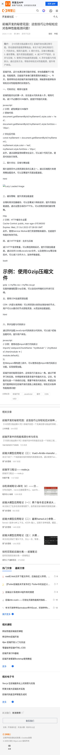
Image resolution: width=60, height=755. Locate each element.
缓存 (38, 394)
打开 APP (51, 3)
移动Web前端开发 (10, 636)
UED (14, 398)
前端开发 (16, 394)
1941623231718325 (10, 445)
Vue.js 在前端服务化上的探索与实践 (18, 683)
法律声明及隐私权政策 (11, 737)
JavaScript (28, 394)
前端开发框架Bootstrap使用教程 (17, 658)
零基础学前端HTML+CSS (13, 647)
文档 (4, 727)
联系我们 (30, 720)
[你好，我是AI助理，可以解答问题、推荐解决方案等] (44, 11)
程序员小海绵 (7, 494)
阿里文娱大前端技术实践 (13, 688)
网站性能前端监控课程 (12, 631)
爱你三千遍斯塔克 (9, 560)
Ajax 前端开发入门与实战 (13, 642)
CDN (46, 394)
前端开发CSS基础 (10, 653)
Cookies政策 (27, 737)
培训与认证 (30, 727)
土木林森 (5, 428)
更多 (4, 666)
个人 (55, 16)
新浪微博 (16, 712)
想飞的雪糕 (6, 461)
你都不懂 (5, 478)
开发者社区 (12, 727)
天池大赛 (21, 727)
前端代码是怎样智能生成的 (14, 694)
